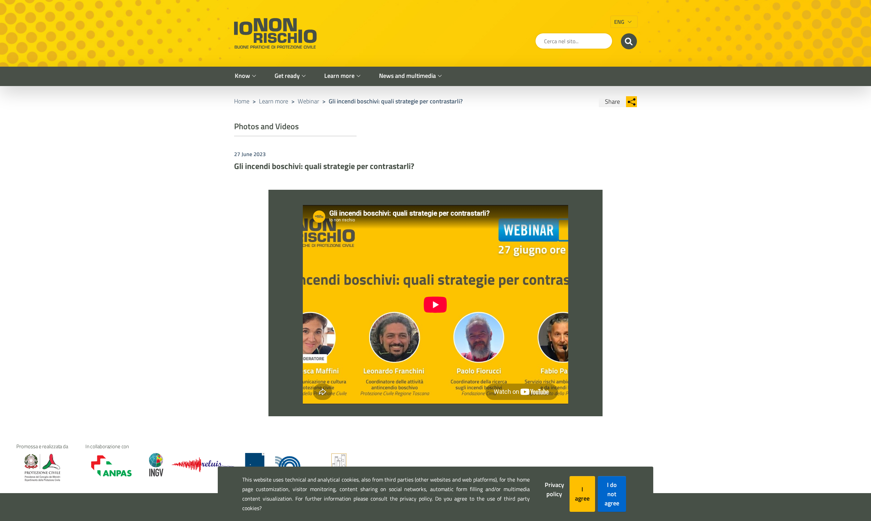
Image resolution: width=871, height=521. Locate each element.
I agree (582, 494)
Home (241, 101)
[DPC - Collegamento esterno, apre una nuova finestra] (42, 467)
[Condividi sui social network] (631, 101)
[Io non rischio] (275, 33)
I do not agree (612, 494)
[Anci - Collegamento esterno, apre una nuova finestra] (339, 464)
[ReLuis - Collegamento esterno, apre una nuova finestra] (202, 464)
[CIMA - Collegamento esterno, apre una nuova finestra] (254, 464)
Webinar (308, 101)
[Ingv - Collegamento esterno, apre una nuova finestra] (153, 464)
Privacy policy (554, 489)
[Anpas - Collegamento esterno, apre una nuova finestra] (106, 466)
